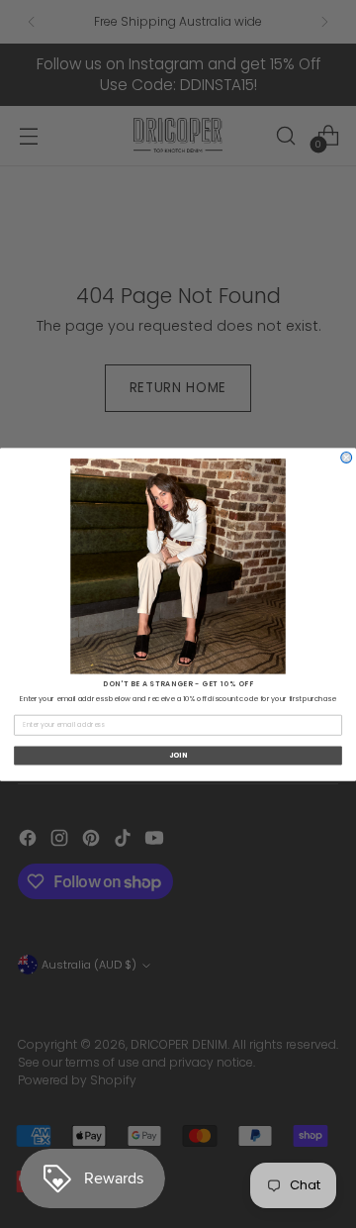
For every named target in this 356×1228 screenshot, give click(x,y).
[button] (178, 566)
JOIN (178, 755)
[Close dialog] (346, 457)
